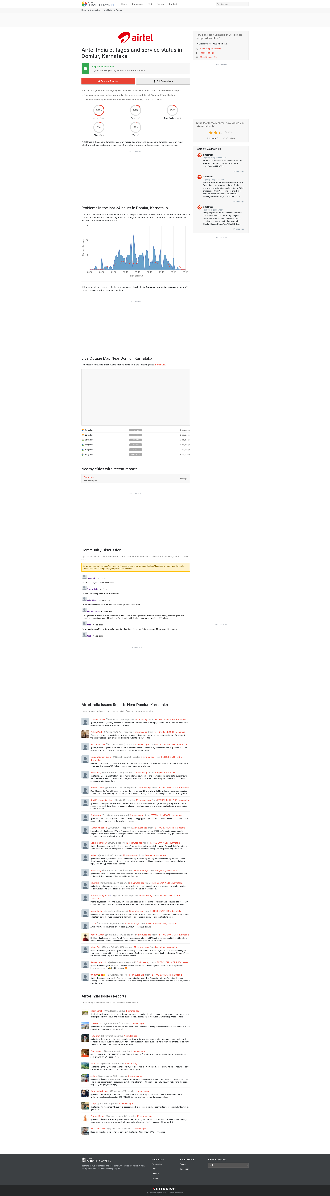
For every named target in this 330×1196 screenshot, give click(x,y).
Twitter (183, 1164)
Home (124, 4)
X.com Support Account (210, 48)
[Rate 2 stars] (216, 133)
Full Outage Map (165, 81)
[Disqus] (135, 606)
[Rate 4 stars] (225, 133)
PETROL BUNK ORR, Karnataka (170, 719)
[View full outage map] (135, 397)
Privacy (160, 4)
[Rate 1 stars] (211, 133)
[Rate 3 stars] (220, 133)
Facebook (184, 1169)
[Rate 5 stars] (230, 133)
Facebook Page (207, 53)
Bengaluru (160, 364)
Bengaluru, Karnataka (165, 772)
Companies (137, 4)
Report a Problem (109, 81)
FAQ (150, 4)
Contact (173, 4)
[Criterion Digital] (165, 1189)
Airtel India (108, 10)
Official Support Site (208, 57)
